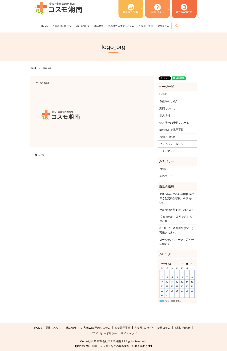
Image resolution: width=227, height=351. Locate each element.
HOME (44, 25)
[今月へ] (187, 263)
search (176, 25)
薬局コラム (163, 25)
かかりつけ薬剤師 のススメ (176, 209)
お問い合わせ (158, 12)
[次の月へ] (192, 263)
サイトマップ (167, 151)
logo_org (38, 154)
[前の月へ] (182, 263)
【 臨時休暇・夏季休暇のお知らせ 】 (175, 219)
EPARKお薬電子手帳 (171, 129)
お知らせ (164, 169)
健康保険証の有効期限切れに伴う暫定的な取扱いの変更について (176, 198)
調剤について (83, 25)
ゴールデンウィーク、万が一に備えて (176, 242)
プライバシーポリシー (172, 144)
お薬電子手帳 (146, 25)
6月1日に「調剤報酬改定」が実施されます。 (176, 230)
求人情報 (99, 25)
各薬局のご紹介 (131, 12)
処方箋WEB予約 (184, 12)
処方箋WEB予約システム (121, 25)
